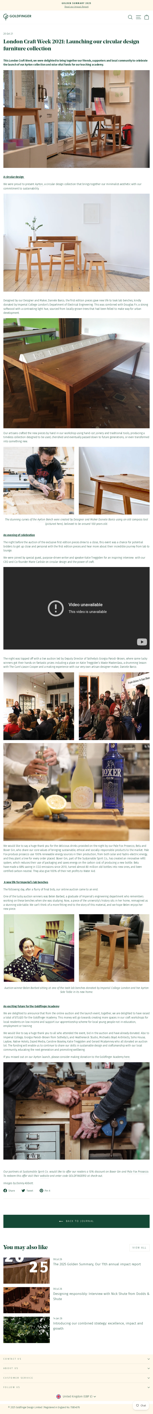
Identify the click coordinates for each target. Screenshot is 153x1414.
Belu (138, 846)
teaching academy (91, 64)
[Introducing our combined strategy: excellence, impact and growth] (26, 1330)
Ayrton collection (35, 64)
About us (11, 1368)
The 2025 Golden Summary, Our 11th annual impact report (97, 1264)
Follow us (11, 1387)
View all (139, 1247)
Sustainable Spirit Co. (35, 1171)
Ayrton (39, 184)
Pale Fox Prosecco (123, 846)
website (44, 1176)
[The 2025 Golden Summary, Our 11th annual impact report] (26, 1271)
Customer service (18, 1378)
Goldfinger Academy (45, 1017)
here (126, 1057)
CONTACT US (12, 1359)
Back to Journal (79, 1221)
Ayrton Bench (45, 519)
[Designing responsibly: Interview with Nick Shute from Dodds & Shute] (26, 1300)
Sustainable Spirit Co (94, 858)
